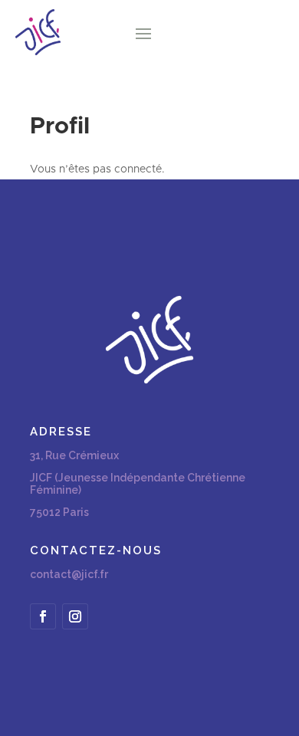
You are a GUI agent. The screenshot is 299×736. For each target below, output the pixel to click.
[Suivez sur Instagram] (75, 616)
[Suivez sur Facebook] (43, 616)
